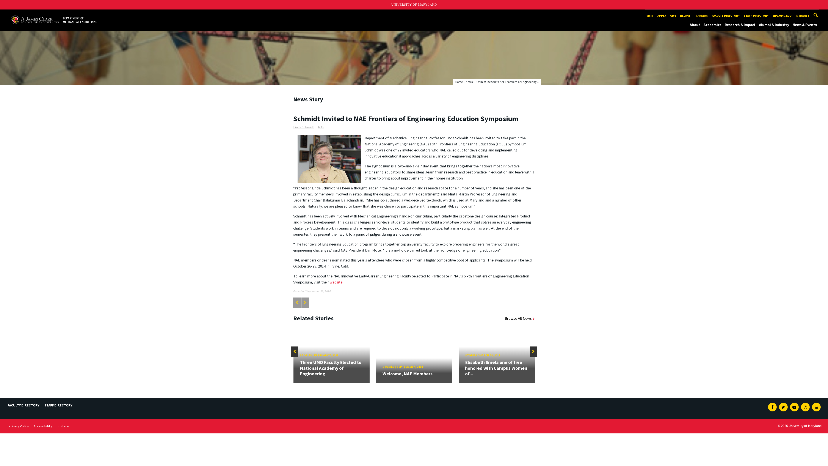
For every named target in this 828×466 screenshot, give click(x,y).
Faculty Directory (726, 15)
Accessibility (43, 426)
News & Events (805, 24)
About (695, 24)
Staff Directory (756, 15)
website (336, 282)
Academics (712, 24)
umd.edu (63, 426)
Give (673, 15)
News (469, 82)
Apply (661, 15)
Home (459, 82)
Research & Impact (740, 24)
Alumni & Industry (774, 24)
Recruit (686, 15)
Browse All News (518, 318)
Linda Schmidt (303, 127)
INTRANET (802, 15)
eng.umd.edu (782, 15)
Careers (702, 15)
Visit (650, 15)
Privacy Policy (18, 426)
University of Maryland (414, 4)
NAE (321, 127)
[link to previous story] (296, 302)
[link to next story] (305, 302)
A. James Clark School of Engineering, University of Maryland (54, 13)
